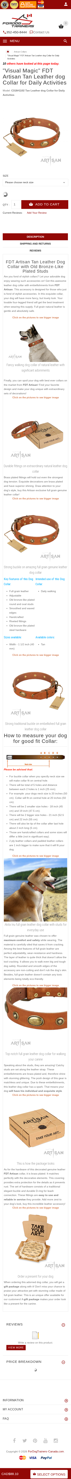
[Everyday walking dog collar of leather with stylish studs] (35, 340)
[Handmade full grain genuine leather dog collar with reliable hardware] (35, 431)
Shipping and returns (35, 243)
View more (16, 1347)
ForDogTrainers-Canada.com (46, 1451)
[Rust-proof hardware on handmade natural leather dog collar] (35, 1019)
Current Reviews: (13, 212)
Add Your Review (37, 212)
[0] (61, 28)
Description (35, 236)
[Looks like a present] (35, 1241)
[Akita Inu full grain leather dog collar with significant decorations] (35, 889)
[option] (35, 135)
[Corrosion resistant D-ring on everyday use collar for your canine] (35, 688)
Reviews (35, 250)
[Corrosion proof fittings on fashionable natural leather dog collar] (35, 532)
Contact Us (41, 32)
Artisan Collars (20, 52)
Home (7, 51)
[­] (65, 41)
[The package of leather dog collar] (35, 1128)
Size (5, 175)
